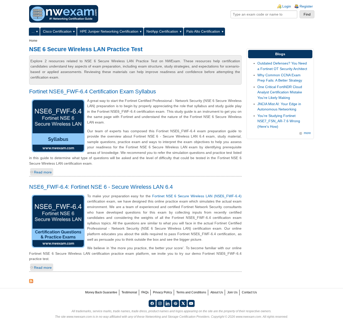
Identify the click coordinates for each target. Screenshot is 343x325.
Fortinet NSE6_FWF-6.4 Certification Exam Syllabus (92, 91)
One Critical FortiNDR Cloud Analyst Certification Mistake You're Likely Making (279, 92)
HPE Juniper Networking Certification (109, 31)
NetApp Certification (162, 31)
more (307, 133)
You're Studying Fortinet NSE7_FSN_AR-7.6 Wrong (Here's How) (278, 121)
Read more (43, 172)
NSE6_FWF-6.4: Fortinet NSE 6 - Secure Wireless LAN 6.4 (101, 187)
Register (306, 6)
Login (286, 6)
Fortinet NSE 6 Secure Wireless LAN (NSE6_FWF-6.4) (197, 196)
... (33, 31)
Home (33, 40)
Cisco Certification (57, 31)
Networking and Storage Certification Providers (177, 316)
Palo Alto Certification (203, 31)
